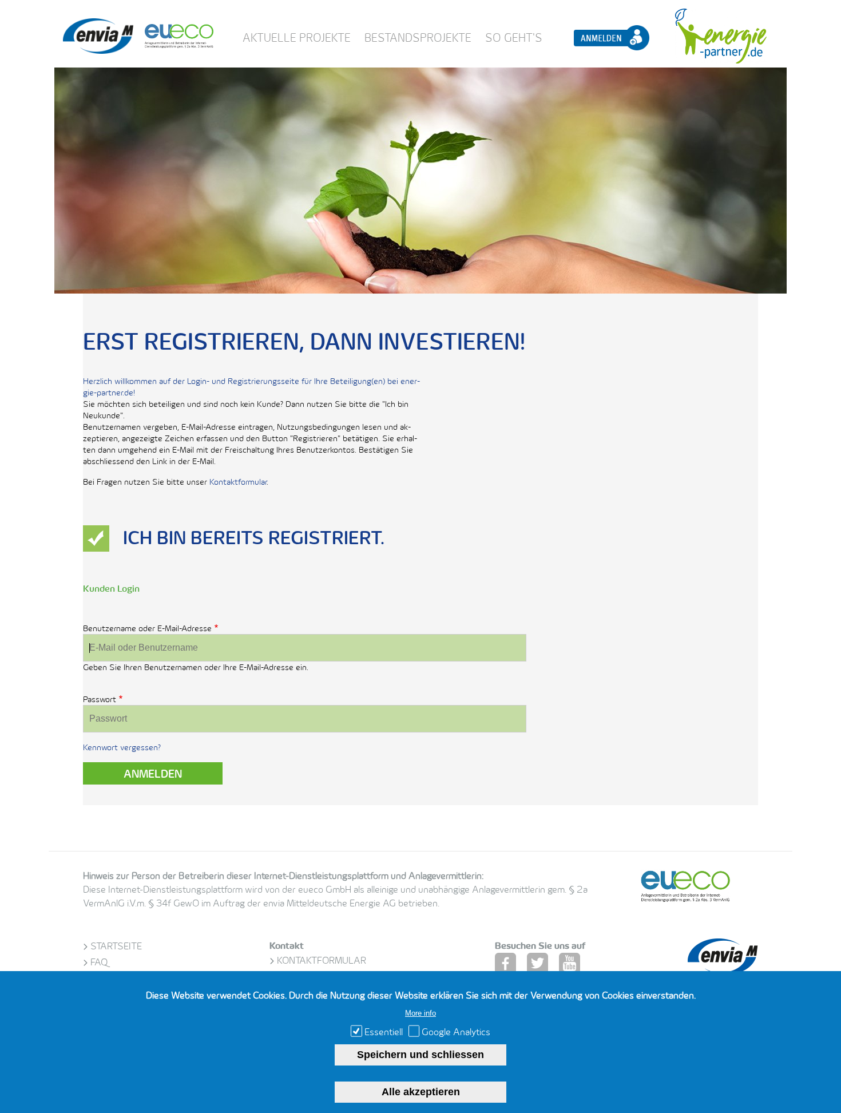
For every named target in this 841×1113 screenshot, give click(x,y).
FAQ (99, 962)
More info (420, 1013)
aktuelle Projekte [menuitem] (297, 38)
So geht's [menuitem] (513, 38)
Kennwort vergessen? (122, 747)
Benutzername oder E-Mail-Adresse (147, 628)
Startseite (116, 946)
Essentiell (383, 1031)
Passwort (99, 699)
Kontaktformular (238, 481)
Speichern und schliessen (420, 1054)
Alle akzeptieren (421, 1092)
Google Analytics (456, 1031)
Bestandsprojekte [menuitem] (417, 38)
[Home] (98, 50)
